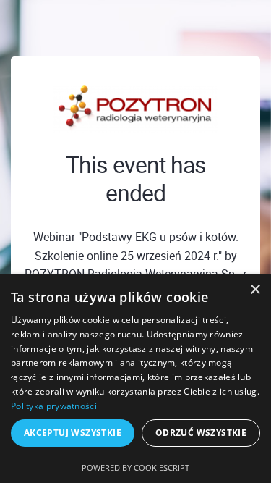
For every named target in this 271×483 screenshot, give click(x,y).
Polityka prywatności (54, 406)
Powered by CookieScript (135, 467)
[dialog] (135, 378)
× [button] (254, 290)
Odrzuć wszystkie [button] (200, 433)
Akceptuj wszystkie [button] (72, 433)
